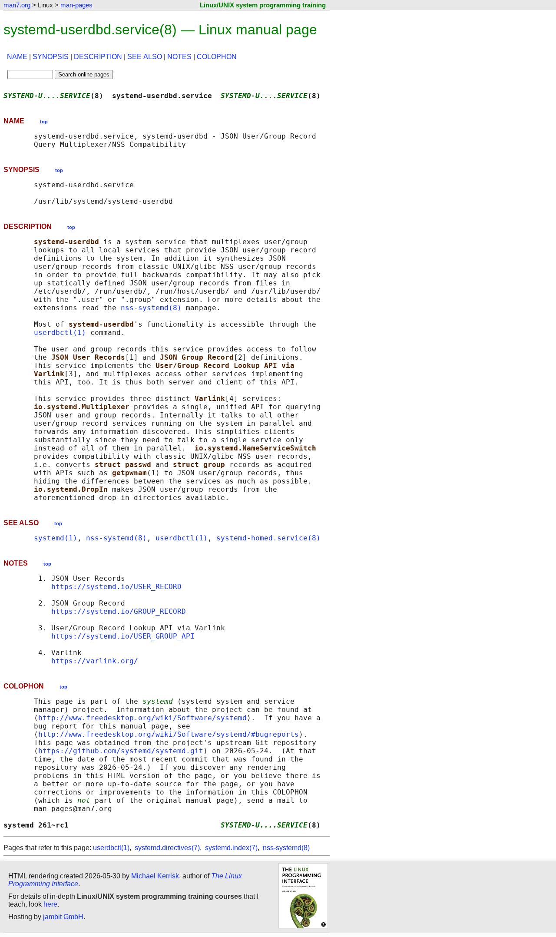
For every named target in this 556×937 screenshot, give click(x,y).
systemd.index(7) (231, 847)
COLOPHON (217, 56)
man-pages (76, 5)
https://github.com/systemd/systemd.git (120, 751)
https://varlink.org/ (94, 661)
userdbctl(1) (60, 332)
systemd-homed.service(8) (268, 538)
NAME (17, 56)
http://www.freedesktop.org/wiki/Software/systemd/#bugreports (168, 734)
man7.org (16, 5)
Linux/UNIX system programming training (263, 5)
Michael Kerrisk (155, 876)
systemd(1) (55, 538)
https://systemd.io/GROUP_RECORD (118, 611)
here (50, 904)
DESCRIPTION (98, 56)
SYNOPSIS (51, 56)
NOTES (179, 56)
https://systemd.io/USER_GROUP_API (123, 636)
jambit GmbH (63, 916)
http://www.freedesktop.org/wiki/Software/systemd (142, 718)
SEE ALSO (144, 56)
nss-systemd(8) (151, 308)
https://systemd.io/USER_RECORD (116, 587)
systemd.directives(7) (167, 847)
